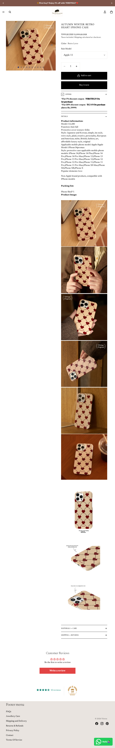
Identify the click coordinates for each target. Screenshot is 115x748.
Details (64, 116)
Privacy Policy (12, 731)
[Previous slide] (9, 45)
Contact (9, 735)
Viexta (104, 719)
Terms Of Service (14, 740)
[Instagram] (102, 723)
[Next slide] (52, 45)
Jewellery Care (13, 716)
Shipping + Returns (70, 635)
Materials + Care (69, 628)
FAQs (8, 712)
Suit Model (66, 49)
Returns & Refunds (14, 726)
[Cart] (111, 12)
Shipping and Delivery (16, 721)
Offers (68, 94)
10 (43, 67)
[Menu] (3, 12)
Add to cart (86, 76)
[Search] (10, 12)
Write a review (57, 671)
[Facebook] (97, 723)
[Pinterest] (107, 723)
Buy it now (84, 85)
